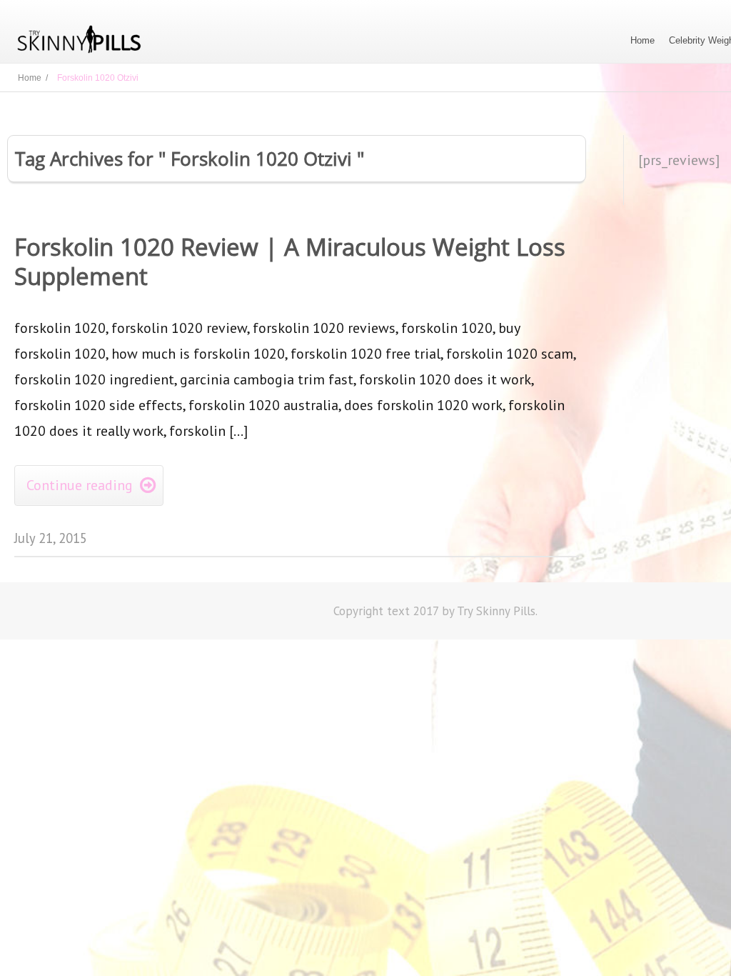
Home (642, 40)
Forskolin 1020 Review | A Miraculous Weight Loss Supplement (289, 261)
